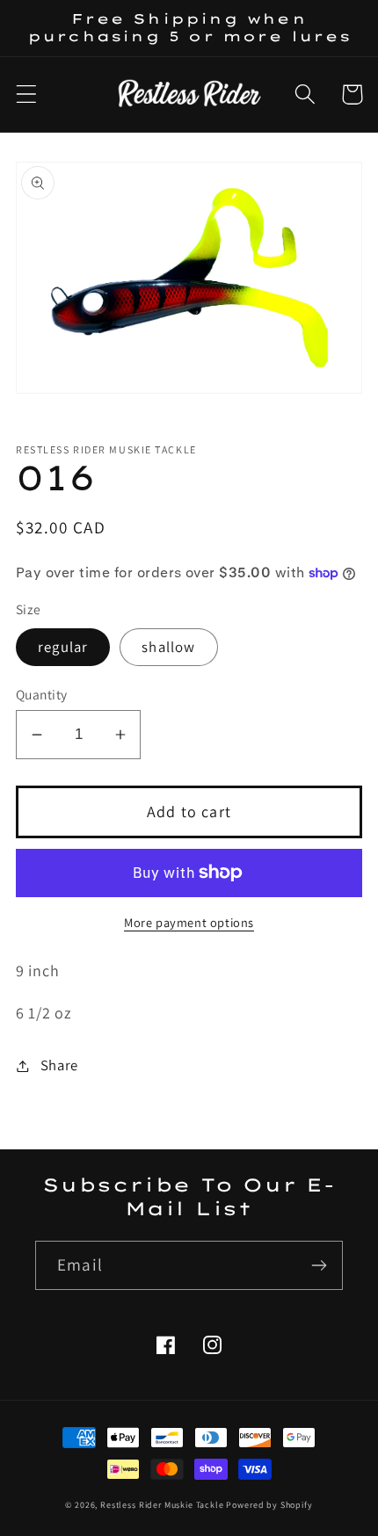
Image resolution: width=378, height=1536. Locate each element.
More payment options (189, 922)
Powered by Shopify (269, 1505)
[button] (27, 94)
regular (63, 646)
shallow (168, 646)
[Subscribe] (318, 1265)
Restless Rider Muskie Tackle (162, 1505)
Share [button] (59, 1065)
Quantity (42, 694)
